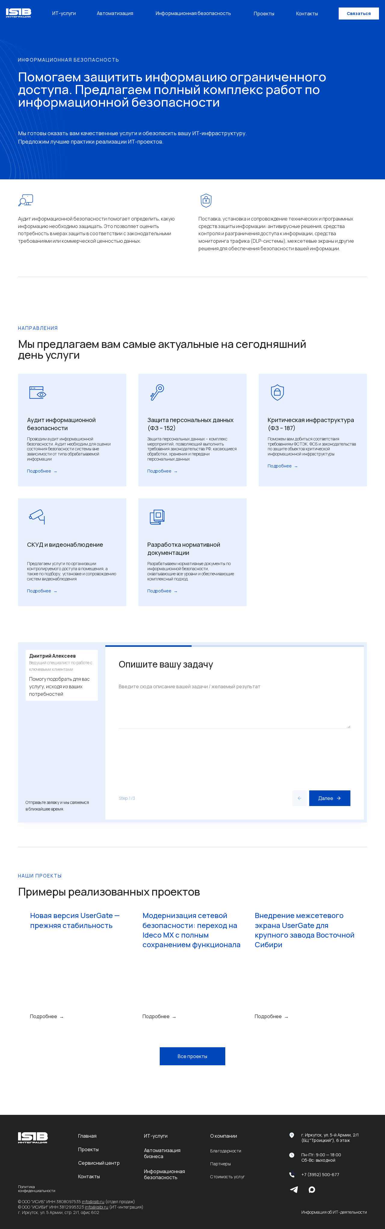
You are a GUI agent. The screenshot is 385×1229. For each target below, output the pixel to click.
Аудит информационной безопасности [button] (61, 424)
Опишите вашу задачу (166, 664)
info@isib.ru (93, 1201)
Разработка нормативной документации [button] (183, 548)
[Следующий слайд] (370, 966)
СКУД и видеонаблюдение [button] (65, 544)
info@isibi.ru (96, 1207)
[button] (359, 14)
